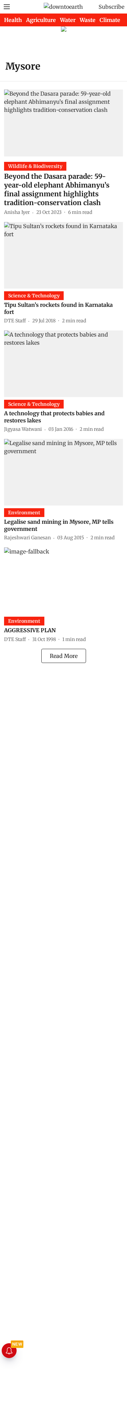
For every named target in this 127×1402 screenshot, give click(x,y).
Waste (88, 20)
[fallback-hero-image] (63, 123)
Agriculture (41, 20)
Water (68, 20)
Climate (110, 20)
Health (13, 20)
